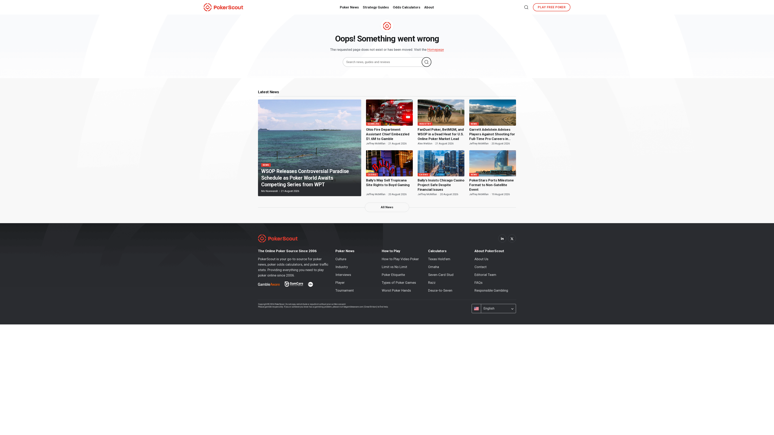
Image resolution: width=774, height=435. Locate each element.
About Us (481, 259)
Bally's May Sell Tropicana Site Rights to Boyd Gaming (388, 182)
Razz (432, 283)
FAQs (478, 283)
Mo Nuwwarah (270, 191)
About (429, 7)
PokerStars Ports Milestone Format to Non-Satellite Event (491, 185)
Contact (480, 267)
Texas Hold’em (439, 259)
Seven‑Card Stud (441, 275)
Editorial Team (485, 275)
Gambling (373, 124)
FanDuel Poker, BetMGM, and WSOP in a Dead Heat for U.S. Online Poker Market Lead (441, 134)
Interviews (343, 275)
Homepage (435, 50)
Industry (425, 124)
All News (387, 207)
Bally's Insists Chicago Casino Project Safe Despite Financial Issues (441, 185)
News (266, 165)
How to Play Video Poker (400, 259)
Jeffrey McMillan (376, 143)
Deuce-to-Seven (440, 290)
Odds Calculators (406, 7)
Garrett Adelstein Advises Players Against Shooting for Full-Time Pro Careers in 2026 (492, 134)
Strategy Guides (376, 7)
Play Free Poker (552, 7)
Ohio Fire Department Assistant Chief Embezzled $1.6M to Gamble (387, 134)
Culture (340, 259)
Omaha (433, 267)
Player (340, 283)
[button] (526, 7)
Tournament (344, 290)
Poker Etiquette (393, 275)
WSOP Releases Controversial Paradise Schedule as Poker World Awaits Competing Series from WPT (305, 177)
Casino (372, 175)
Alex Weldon (425, 143)
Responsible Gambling (491, 290)
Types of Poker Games (399, 283)
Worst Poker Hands (396, 290)
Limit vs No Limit (394, 267)
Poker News (349, 7)
